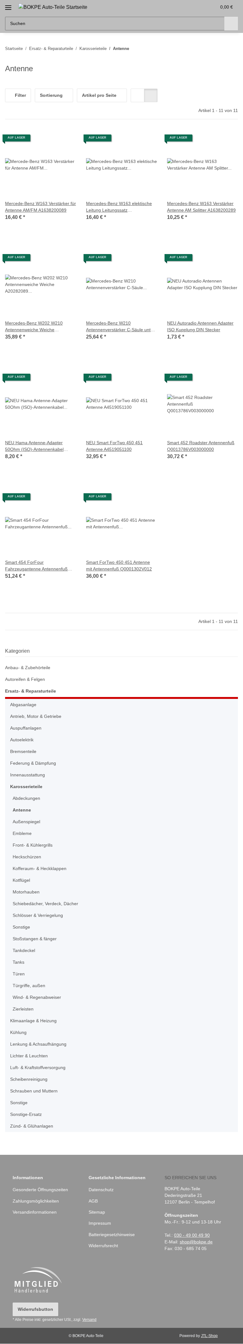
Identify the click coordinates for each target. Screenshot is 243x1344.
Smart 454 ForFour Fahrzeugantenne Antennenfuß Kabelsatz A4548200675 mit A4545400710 (36, 566)
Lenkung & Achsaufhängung (38, 1044)
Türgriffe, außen (29, 985)
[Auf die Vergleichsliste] (49, 140)
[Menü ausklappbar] (8, 5)
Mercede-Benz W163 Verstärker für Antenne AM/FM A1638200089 (40, 207)
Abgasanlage (23, 704)
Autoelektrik (22, 739)
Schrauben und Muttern (34, 1090)
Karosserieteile (26, 786)
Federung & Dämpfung (33, 763)
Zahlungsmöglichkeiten (36, 1201)
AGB (93, 1201)
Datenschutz (101, 1189)
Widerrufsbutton (35, 1309)
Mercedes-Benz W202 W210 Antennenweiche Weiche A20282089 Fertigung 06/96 (34, 326)
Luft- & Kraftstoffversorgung (37, 1067)
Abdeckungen (26, 798)
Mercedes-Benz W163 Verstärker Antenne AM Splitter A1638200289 (201, 207)
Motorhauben (26, 891)
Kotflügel (21, 880)
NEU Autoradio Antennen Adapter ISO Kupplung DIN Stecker (200, 326)
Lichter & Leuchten (29, 1055)
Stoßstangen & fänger (35, 938)
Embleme (22, 833)
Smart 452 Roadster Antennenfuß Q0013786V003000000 (200, 446)
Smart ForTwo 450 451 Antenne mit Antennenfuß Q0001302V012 (119, 565)
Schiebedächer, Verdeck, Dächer (45, 903)
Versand (89, 1319)
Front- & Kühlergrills (33, 845)
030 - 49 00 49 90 (192, 1235)
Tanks (18, 962)
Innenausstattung (27, 774)
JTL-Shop (209, 1336)
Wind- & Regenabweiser (37, 997)
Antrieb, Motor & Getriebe (35, 716)
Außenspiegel (26, 821)
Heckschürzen (27, 856)
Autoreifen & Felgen (25, 679)
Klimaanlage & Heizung (33, 1020)
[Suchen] (231, 23)
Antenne (22, 809)
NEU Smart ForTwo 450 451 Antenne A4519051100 (114, 446)
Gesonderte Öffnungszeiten (40, 1189)
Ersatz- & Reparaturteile (30, 691)
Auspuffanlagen (25, 728)
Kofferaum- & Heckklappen (39, 868)
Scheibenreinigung (28, 1079)
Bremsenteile (23, 751)
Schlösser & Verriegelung (38, 915)
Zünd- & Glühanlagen (31, 1126)
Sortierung (51, 95)
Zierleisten (23, 1008)
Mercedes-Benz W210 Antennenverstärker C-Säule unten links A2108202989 (121, 326)
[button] (186, 7)
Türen (19, 973)
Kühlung (18, 1032)
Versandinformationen (35, 1212)
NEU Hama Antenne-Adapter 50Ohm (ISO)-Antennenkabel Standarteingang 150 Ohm (34, 446)
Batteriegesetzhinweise (112, 1234)
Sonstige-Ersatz (26, 1114)
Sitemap (97, 1212)
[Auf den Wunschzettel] (65, 140)
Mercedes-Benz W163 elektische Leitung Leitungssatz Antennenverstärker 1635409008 (119, 207)
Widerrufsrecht (103, 1245)
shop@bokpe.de (196, 1241)
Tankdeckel (24, 950)
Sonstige (21, 927)
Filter (20, 95)
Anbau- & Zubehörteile (27, 667)
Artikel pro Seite (99, 95)
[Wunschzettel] (199, 7)
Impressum (100, 1223)
